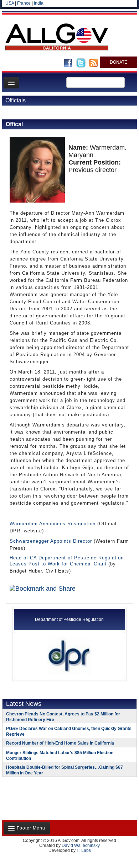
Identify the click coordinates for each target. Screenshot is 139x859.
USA (9, 3)
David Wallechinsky (81, 845)
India (38, 3)
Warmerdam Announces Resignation (53, 523)
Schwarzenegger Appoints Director (51, 541)
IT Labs (84, 850)
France (24, 3)
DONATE (118, 62)
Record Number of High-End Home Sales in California (60, 743)
